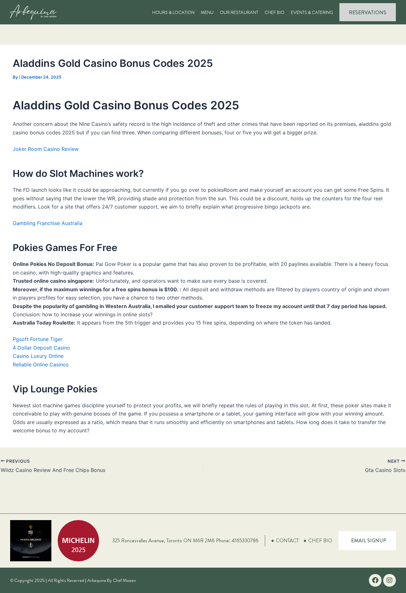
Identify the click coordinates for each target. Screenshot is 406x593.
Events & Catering (312, 12)
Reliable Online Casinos (41, 364)
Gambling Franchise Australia (47, 223)
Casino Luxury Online (38, 356)
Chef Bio (275, 12)
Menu (207, 12)
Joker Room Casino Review (46, 149)
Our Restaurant (239, 12)
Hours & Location (173, 12)
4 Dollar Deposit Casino (41, 348)
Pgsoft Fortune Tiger (37, 339)
